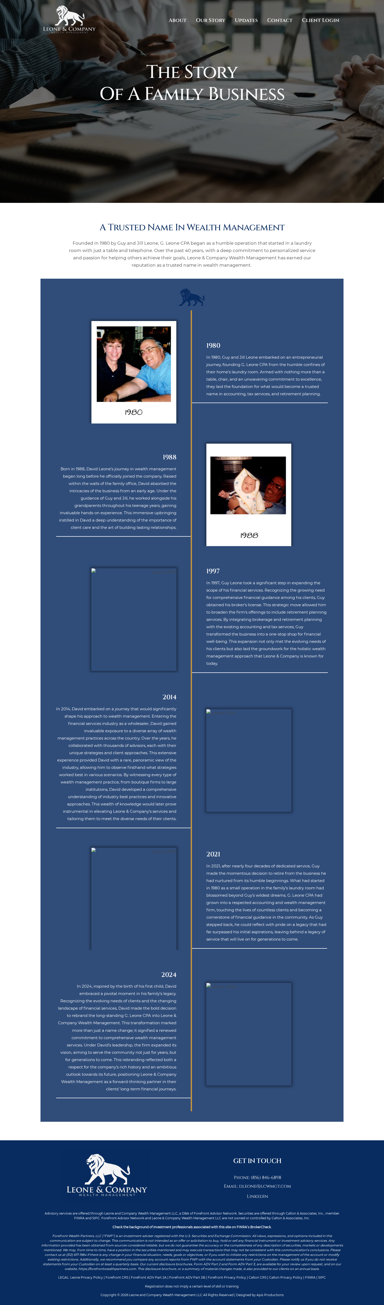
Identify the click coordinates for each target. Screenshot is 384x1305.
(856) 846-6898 (266, 1178)
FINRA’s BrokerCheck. (254, 1227)
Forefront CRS (117, 1277)
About (178, 20)
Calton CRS (257, 1277)
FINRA (310, 1277)
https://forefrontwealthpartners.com (107, 1269)
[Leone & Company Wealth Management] (69, 34)
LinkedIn (257, 1196)
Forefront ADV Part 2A (149, 1277)
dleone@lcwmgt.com (265, 1186)
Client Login (320, 20)
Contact (280, 20)
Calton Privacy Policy (285, 1277)
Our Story (210, 20)
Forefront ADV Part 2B (187, 1277)
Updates (246, 20)
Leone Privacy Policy (86, 1277)
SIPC (322, 1277)
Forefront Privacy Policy (227, 1277)
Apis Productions (270, 1295)
